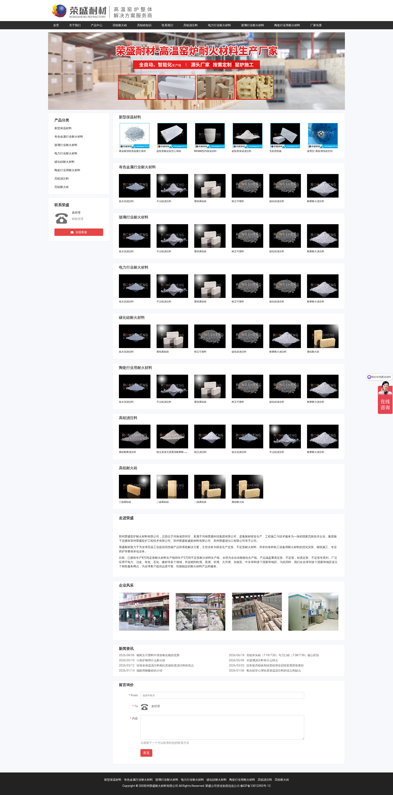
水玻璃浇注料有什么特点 (262, 660)
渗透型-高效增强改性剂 (320, 151)
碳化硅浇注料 (276, 201)
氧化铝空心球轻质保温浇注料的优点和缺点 (273, 670)
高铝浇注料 (190, 25)
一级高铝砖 (200, 502)
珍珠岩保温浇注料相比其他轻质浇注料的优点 (165, 665)
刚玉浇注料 (200, 452)
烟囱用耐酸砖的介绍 (149, 670)
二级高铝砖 (163, 502)
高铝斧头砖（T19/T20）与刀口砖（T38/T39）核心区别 (282, 655)
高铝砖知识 (144, 25)
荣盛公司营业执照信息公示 (222, 785)
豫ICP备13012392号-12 (255, 785)
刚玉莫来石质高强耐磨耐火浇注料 (175, 452)
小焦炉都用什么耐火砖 (151, 660)
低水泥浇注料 (126, 201)
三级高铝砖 (125, 502)
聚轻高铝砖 (200, 201)
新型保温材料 (63, 128)
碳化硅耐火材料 (64, 161)
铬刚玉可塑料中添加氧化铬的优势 (158, 655)
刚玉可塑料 (238, 201)
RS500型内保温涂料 (205, 151)
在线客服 (81, 232)
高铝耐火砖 (120, 25)
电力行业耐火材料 (219, 25)
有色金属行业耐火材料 (68, 136)
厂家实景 (316, 25)
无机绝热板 (275, 151)
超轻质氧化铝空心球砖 (169, 151)
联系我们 (167, 25)
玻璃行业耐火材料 (252, 25)
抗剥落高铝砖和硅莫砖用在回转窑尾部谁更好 (275, 665)
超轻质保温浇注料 (241, 151)
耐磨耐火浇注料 (315, 201)
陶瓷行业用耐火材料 (287, 25)
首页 (56, 25)
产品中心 (96, 25)
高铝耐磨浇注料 (127, 452)
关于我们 (75, 25)
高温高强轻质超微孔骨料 (132, 151)
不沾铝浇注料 (164, 201)
